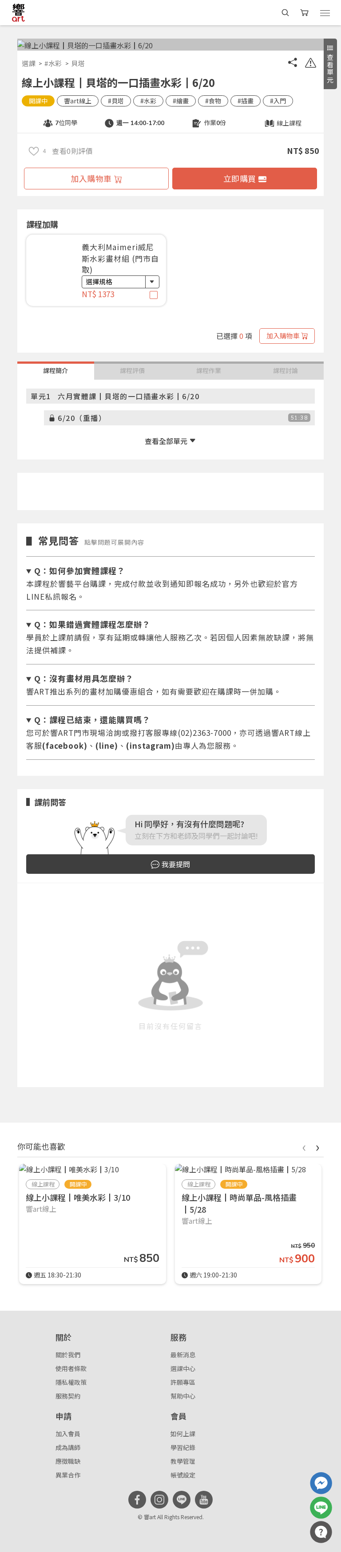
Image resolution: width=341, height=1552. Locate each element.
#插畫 (246, 100)
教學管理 (182, 1461)
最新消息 (182, 1354)
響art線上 (77, 100)
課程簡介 (55, 370)
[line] (181, 1500)
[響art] (18, 12)
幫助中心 (182, 1395)
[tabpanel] (96, 275)
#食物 (213, 100)
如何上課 (182, 1433)
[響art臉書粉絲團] (321, 1483)
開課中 (38, 100)
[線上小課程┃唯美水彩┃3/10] (69, 1169)
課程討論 (285, 370)
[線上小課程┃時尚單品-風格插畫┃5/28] (240, 1169)
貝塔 (78, 63)
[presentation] (303, 1146)
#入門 (278, 100)
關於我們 (68, 1354)
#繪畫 (181, 100)
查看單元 (330, 69)
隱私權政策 (71, 1382)
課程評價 (132, 370)
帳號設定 (182, 1474)
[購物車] (305, 12)
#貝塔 (116, 100)
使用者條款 (71, 1368)
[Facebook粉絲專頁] (137, 1500)
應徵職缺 (68, 1461)
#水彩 (53, 63)
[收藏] (34, 150)
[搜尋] (285, 12)
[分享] (292, 64)
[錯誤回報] (310, 64)
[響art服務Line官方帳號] (321, 1508)
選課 (29, 63)
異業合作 (68, 1474)
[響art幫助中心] (321, 1532)
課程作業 (208, 370)
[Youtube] (204, 1500)
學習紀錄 (182, 1447)
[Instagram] (159, 1500)
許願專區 (182, 1382)
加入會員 (68, 1433)
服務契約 (68, 1395)
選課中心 (182, 1368)
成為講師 (68, 1447)
